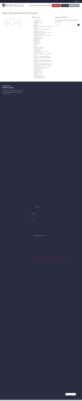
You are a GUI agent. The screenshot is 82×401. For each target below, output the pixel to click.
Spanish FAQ (36, 70)
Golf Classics (36, 43)
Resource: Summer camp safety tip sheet (42, 67)
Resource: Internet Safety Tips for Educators (43, 63)
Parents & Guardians (38, 48)
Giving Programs (37, 42)
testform (36, 73)
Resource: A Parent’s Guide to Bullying (41, 56)
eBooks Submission (38, 38)
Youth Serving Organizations (39, 77)
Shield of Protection (38, 68)
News (35, 46)
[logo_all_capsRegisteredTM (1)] (13, 4)
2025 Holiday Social (38, 20)
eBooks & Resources (38, 37)
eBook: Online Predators (39, 31)
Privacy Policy (37, 50)
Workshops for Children (39, 76)
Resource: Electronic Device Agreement (42, 60)
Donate (35, 25)
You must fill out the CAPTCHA (39, 235)
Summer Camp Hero (38, 71)
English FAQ (36, 40)
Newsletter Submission (38, 47)
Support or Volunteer (38, 72)
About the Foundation (38, 22)
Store (76, 1)
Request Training (37, 52)
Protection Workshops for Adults (40, 51)
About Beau (36, 21)
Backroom (36, 23)
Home (35, 45)
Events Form (36, 41)
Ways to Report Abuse (38, 75)
